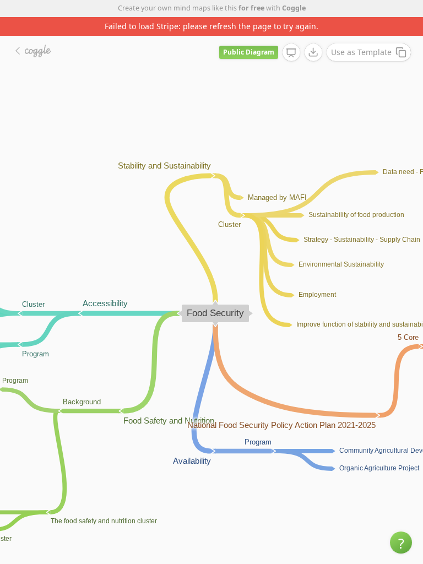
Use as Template (361, 52)
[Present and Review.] (291, 53)
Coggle (294, 8)
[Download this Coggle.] (313, 52)
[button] (401, 543)
